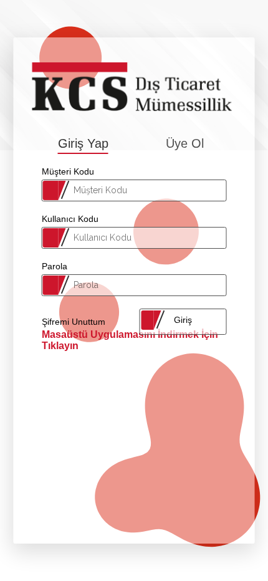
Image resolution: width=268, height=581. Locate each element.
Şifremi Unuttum (73, 322)
